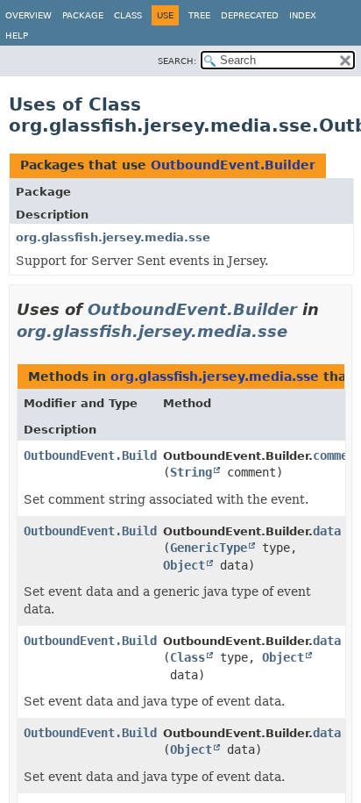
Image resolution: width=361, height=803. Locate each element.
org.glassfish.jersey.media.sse (113, 237)
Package (82, 15)
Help (16, 35)
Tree (199, 15)
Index (302, 15)
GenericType (208, 548)
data (327, 531)
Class (128, 15)
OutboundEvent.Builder (233, 165)
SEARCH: (177, 61)
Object (184, 565)
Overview (28, 15)
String (191, 472)
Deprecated (250, 15)
